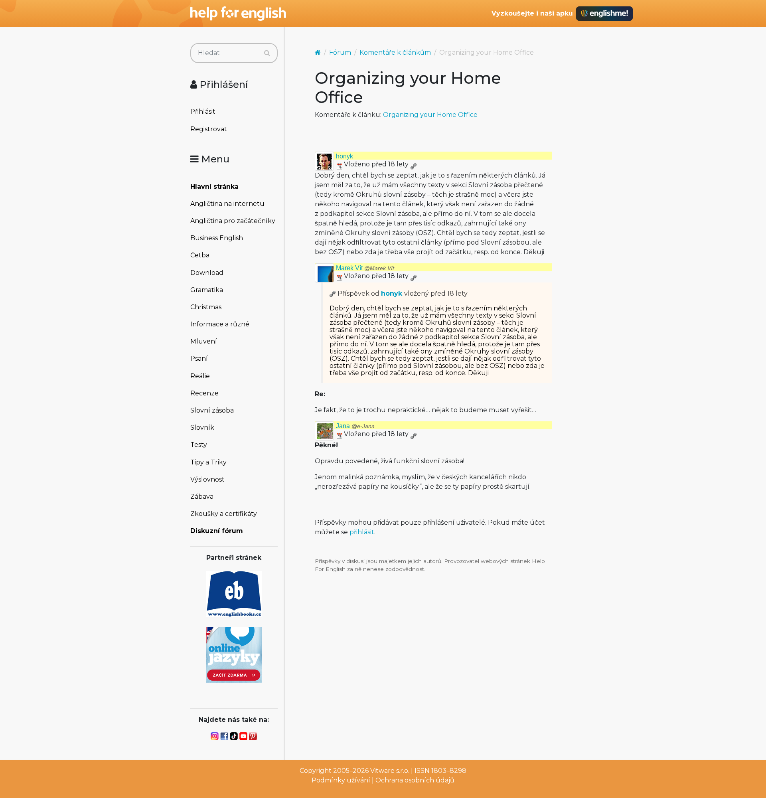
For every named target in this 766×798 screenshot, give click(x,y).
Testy (198, 444)
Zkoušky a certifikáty (223, 514)
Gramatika (206, 290)
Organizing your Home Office (430, 115)
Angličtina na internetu (227, 203)
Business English (216, 238)
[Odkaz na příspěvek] (333, 293)
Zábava (201, 496)
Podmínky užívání (341, 780)
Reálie (200, 376)
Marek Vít (365, 268)
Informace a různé (219, 324)
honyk (344, 156)
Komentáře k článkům (395, 52)
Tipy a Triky (208, 462)
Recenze (204, 393)
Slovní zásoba (212, 410)
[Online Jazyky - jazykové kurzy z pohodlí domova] (234, 654)
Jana (355, 426)
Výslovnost (207, 479)
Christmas (205, 307)
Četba (199, 255)
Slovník (202, 427)
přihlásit (361, 532)
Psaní (199, 358)
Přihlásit (202, 111)
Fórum (340, 52)
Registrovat (208, 129)
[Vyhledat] (267, 53)
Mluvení (203, 341)
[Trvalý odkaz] (413, 164)
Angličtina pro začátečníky (232, 221)
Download (206, 273)
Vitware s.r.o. (389, 770)
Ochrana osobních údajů (414, 780)
